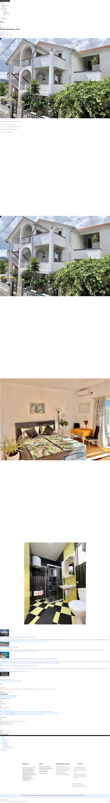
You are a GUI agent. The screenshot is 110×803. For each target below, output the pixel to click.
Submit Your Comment (4, 734)
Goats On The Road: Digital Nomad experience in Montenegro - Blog (18, 666)
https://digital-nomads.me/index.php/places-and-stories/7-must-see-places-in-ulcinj (18, 651)
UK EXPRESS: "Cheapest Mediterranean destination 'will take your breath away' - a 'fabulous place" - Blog (28, 659)
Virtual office (4, 18)
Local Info (3, 6)
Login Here (11, 722)
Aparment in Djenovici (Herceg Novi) (8, 697)
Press (3, 4)
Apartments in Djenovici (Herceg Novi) (9, 695)
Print (2, 27)
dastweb (2, 33)
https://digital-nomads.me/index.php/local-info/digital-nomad (13, 671)
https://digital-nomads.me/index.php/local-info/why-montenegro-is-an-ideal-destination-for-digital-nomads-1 (24, 641)
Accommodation (5, 8)
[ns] (55, 78)
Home (3, 2)
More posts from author (5, 710)
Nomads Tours (6, 12)
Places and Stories (5, 5)
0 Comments (3, 37)
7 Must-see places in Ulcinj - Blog (9, 647)
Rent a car (4, 17)
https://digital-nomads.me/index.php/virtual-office (11, 680)
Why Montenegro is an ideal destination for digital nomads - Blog (18, 637)
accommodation (3, 31)
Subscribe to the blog (4, 694)
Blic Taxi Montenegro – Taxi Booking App (18, 801)
